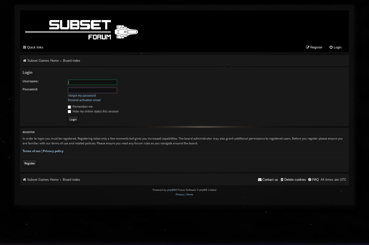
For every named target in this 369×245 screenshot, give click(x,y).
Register (29, 163)
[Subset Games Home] (113, 25)
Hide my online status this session (95, 111)
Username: (31, 81)
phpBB (171, 190)
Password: (30, 89)
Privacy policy (53, 151)
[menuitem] (335, 47)
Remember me (82, 106)
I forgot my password (82, 95)
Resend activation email (84, 100)
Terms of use (32, 151)
